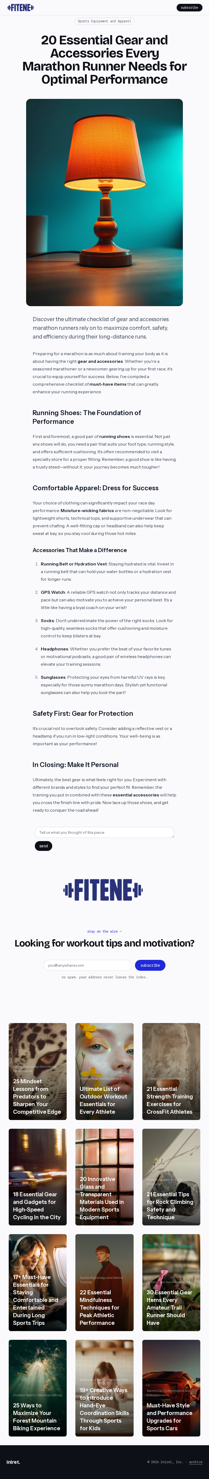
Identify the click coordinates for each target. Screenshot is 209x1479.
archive (195, 1462)
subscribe (189, 7)
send (43, 846)
